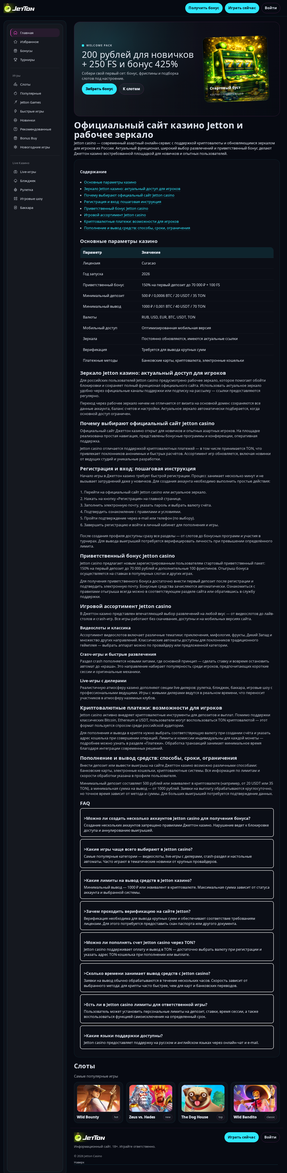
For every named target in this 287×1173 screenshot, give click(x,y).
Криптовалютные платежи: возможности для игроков (131, 221)
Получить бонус (204, 7)
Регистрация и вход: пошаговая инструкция (122, 201)
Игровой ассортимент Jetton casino (115, 214)
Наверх (79, 1162)
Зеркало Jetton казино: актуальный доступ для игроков (132, 188)
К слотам (131, 88)
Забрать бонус (99, 88)
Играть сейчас (242, 7)
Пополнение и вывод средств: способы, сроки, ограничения (137, 227)
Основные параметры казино (110, 182)
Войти (271, 7)
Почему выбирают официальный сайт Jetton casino (129, 195)
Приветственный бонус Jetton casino (116, 208)
